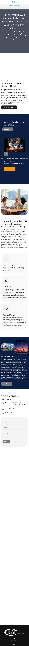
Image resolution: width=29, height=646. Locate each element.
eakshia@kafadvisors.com (12, 409)
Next (27, 158)
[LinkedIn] (14, 638)
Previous (2, 158)
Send (5, 441)
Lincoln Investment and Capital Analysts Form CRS (14, 7)
